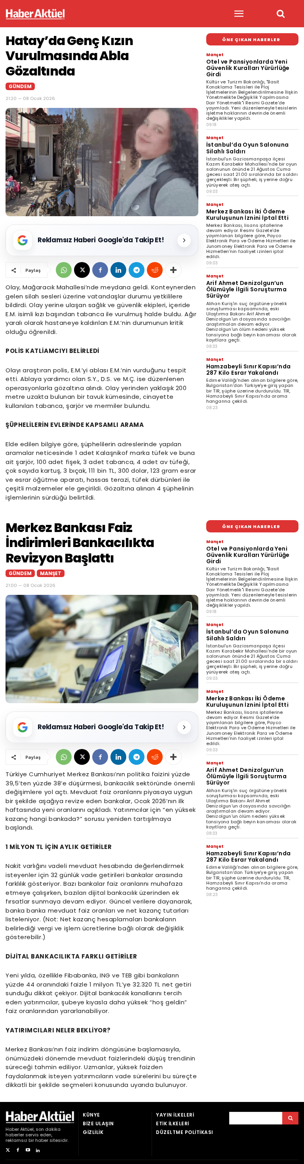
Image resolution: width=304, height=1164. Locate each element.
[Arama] (290, 1118)
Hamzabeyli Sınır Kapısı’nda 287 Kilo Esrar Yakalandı (248, 369)
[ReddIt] (155, 270)
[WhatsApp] (64, 270)
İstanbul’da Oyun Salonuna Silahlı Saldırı (247, 148)
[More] (173, 270)
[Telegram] (136, 270)
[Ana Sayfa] (35, 14)
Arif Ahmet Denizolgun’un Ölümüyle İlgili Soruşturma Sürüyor (246, 289)
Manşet (215, 55)
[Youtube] (28, 1150)
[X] (82, 270)
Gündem (20, 86)
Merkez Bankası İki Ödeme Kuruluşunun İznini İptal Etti (247, 215)
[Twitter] (8, 1150)
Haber (12, 1129)
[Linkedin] (118, 270)
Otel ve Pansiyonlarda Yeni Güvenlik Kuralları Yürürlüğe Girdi (248, 68)
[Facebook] (100, 270)
